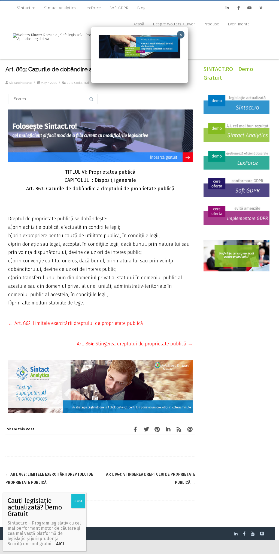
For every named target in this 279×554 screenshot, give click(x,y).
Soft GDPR (119, 7)
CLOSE (78, 501)
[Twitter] (146, 429)
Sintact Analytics (60, 7)
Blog (141, 7)
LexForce (92, 7)
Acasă (139, 24)
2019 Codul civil (78, 83)
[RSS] (179, 429)
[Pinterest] (157, 429)
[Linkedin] (227, 8)
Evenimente (239, 24)
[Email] (189, 429)
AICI (59, 543)
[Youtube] (249, 8)
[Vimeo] (260, 8)
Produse (211, 24)
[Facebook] (238, 8)
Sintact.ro (26, 7)
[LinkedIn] (168, 429)
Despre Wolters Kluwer (174, 24)
